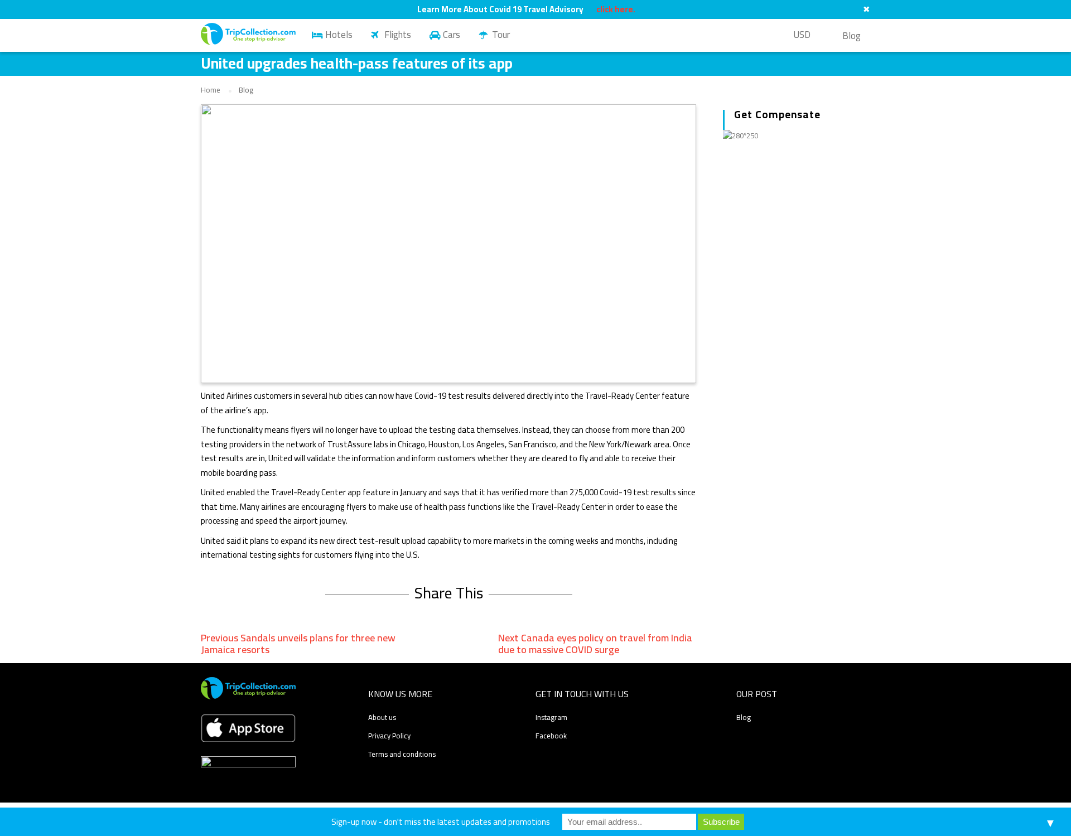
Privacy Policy (389, 735)
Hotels (339, 35)
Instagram (551, 717)
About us (382, 717)
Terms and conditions (402, 754)
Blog (851, 36)
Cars (451, 35)
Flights (397, 35)
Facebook (551, 735)
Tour (501, 35)
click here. (615, 9)
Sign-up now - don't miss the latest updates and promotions (440, 822)
